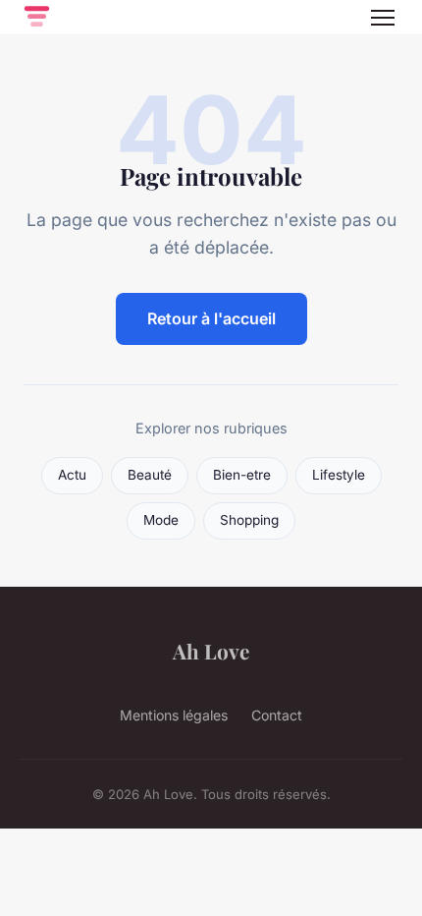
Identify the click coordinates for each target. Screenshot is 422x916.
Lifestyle (338, 475)
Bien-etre (242, 475)
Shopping (249, 520)
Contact (276, 715)
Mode (161, 520)
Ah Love (211, 650)
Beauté (150, 475)
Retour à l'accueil (211, 318)
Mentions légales (174, 715)
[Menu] (382, 17)
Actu (72, 475)
